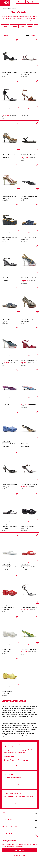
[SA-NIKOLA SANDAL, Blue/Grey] (10, 217)
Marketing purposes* (29, 750)
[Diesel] (5, 3)
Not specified (24, 760)
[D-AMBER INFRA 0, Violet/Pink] (29, 52)
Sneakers (14, 26)
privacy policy (28, 749)
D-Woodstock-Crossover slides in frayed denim (14, 319)
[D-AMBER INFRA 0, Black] (29, 135)
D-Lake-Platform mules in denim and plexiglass (14, 360)
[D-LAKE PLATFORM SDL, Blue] (10, 340)
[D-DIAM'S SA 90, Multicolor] (29, 424)
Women (4, 8)
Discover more (19, 804)
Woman (14, 760)
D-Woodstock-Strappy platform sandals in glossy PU (15, 196)
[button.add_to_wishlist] (17, 40)
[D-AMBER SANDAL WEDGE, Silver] (10, 258)
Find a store (19, 785)
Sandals (14, 8)
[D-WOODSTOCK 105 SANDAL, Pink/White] (10, 176)
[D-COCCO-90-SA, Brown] (29, 93)
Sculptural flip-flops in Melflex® (10, 526)
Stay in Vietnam (19, 850)
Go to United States (19, 855)
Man (7, 760)
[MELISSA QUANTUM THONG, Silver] (10, 547)
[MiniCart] (32, 2)
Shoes (9, 8)
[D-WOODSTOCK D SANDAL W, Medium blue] (29, 217)
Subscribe (19, 765)
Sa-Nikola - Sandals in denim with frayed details (14, 237)
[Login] (28, 2)
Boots (22, 26)
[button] (20, 2)
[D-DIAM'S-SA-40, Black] (29, 176)
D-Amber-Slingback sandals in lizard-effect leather (15, 484)
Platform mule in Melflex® (8, 444)
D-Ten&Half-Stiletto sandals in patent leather (13, 113)
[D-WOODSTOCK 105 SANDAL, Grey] (10, 135)
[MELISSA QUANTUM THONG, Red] (29, 547)
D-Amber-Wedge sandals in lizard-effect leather (14, 72)
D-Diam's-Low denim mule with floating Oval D (13, 402)
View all (5, 26)
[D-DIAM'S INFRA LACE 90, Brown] (29, 464)
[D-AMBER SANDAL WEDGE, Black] (10, 52)
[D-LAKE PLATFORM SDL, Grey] (29, 299)
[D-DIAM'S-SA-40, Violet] (10, 382)
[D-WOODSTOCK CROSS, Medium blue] (10, 299)
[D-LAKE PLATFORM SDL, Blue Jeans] (29, 258)
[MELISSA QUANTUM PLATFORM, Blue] (10, 424)
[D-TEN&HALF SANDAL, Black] (10, 93)
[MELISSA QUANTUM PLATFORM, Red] (10, 587)
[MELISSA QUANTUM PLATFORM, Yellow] (10, 671)
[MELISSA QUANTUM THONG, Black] (10, 506)
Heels (30, 26)
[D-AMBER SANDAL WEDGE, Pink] (29, 340)
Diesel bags (20, 723)
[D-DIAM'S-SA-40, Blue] (29, 382)
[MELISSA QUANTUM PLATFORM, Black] (29, 506)
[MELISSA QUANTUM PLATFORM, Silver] (10, 629)
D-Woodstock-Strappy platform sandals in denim (14, 154)
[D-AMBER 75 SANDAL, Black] (10, 464)
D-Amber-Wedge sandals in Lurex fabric (12, 278)
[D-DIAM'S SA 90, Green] (29, 629)
